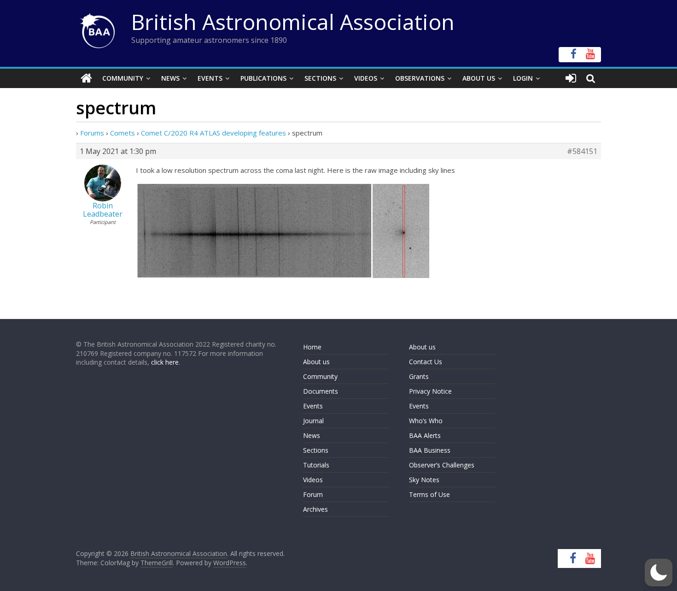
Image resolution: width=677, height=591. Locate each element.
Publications (263, 78)
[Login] (571, 78)
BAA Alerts (425, 435)
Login (523, 78)
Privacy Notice (430, 391)
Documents (320, 391)
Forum (313, 494)
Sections (320, 78)
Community (122, 78)
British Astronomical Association (293, 21)
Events (210, 78)
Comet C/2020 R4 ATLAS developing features (213, 132)
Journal (313, 420)
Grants (419, 376)
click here (165, 362)
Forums (92, 132)
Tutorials (316, 465)
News (170, 78)
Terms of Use (429, 494)
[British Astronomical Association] (86, 78)
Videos (365, 78)
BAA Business (429, 450)
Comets (122, 132)
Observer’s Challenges (441, 465)
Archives (315, 509)
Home (312, 347)
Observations (419, 78)
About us (316, 361)
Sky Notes (424, 479)
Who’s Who (426, 420)
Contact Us (425, 361)
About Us (478, 78)
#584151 (582, 151)
